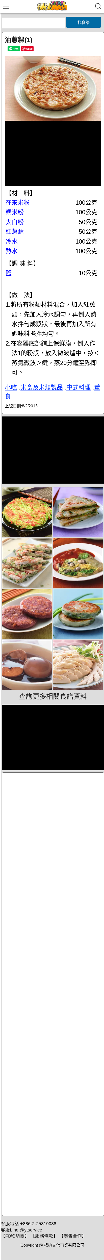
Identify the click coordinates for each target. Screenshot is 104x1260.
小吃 (11, 387)
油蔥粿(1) (19, 39)
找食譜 (83, 22)
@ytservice (31, 1229)
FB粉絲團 (15, 1236)
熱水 (12, 251)
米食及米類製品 (41, 387)
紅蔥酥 (15, 231)
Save (29, 48)
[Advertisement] (53, 994)
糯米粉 (15, 212)
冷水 (12, 241)
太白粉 (15, 222)
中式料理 (78, 387)
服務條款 (44, 1236)
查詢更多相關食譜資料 (53, 696)
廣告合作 (73, 1236)
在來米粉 (18, 202)
